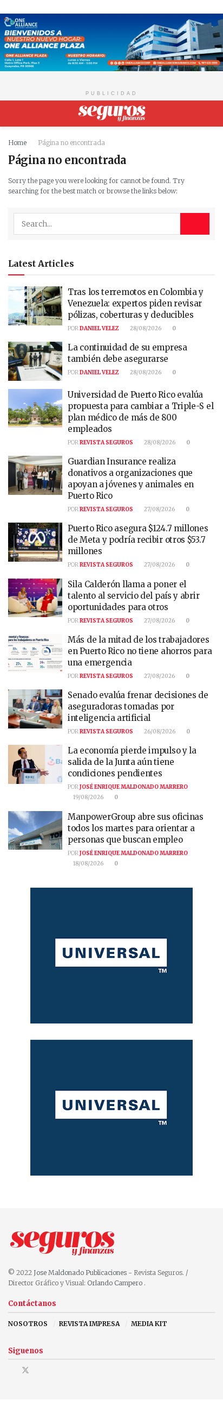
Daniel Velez (99, 328)
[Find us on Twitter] (25, 1370)
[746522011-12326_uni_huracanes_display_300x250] (111, 955)
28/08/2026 (145, 328)
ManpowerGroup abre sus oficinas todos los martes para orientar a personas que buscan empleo (136, 828)
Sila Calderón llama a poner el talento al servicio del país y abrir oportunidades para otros (133, 595)
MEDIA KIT (149, 1324)
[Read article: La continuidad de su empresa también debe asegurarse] (35, 361)
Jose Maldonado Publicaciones (80, 1272)
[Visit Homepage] (112, 113)
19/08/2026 (87, 797)
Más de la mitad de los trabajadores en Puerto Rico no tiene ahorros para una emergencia (140, 651)
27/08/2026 (159, 509)
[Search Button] (210, 114)
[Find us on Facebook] (11, 1370)
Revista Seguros (106, 442)
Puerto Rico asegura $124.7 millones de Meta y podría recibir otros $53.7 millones (138, 539)
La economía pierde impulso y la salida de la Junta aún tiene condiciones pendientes (132, 761)
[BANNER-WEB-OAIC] (111, 41)
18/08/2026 (87, 863)
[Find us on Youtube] (40, 1370)
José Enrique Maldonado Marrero (134, 786)
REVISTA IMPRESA (89, 1324)
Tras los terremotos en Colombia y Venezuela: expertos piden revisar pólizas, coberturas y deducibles (136, 303)
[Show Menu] (12, 114)
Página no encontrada (71, 143)
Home (17, 143)
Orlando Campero (115, 1283)
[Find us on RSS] (53, 1370)
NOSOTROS (28, 1324)
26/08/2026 (159, 731)
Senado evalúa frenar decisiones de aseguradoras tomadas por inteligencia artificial (138, 706)
